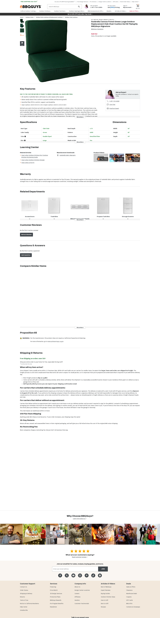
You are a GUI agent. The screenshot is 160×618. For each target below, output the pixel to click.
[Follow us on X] (67, 575)
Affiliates (77, 597)
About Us (77, 587)
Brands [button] (109, 11)
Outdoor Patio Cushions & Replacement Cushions (49, 17)
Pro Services (93, 1)
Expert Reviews (105, 590)
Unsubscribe (24, 610)
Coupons (129, 597)
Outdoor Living (30, 17)
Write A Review (26, 234)
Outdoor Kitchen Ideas (108, 597)
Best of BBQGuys (106, 587)
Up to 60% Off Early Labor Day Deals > (80, 14)
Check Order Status (125, 1)
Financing (53, 587)
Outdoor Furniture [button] (59, 11)
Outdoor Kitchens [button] (44, 11)
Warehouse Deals (131, 593)
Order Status (24, 590)
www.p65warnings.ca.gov (56, 341)
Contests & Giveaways (133, 607)
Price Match (54, 590)
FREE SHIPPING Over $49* (29, 1)
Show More (80, 117)
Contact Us (23, 587)
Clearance (129, 590)
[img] (57, 51)
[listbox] (22, 28)
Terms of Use (24, 600)
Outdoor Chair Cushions (71, 17)
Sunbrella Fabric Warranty (68, 155)
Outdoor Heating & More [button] (76, 11)
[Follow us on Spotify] (100, 575)
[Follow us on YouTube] (73, 575)
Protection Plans (55, 597)
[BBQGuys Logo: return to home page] (33, 7)
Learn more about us (79, 519)
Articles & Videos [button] (120, 11)
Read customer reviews (79, 557)
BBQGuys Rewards (55, 600)
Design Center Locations (104, 1)
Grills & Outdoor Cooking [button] (27, 11)
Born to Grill (104, 603)
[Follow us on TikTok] (93, 575)
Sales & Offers (130, 587)
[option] (22, 22)
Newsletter (53, 607)
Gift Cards (115, 1)
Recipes (103, 607)
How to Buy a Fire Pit (28, 163)
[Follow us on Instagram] (80, 575)
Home (21, 17)
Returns (22, 597)
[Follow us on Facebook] (60, 575)
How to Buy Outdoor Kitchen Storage (33, 160)
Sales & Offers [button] (133, 11)
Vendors (77, 600)
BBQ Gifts (129, 603)
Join (103, 569)
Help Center (23, 607)
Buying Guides (105, 593)
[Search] (79, 6)
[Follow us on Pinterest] (87, 575)
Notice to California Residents (29, 603)
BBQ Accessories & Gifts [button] (95, 11)
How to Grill (104, 600)
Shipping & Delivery (26, 593)
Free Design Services (82, 1)
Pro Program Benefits (56, 603)
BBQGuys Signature (97, 29)
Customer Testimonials (82, 603)
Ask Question (25, 255)
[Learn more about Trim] (25, 136)
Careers (77, 593)
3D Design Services (56, 593)
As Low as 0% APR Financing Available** (65, 1)
